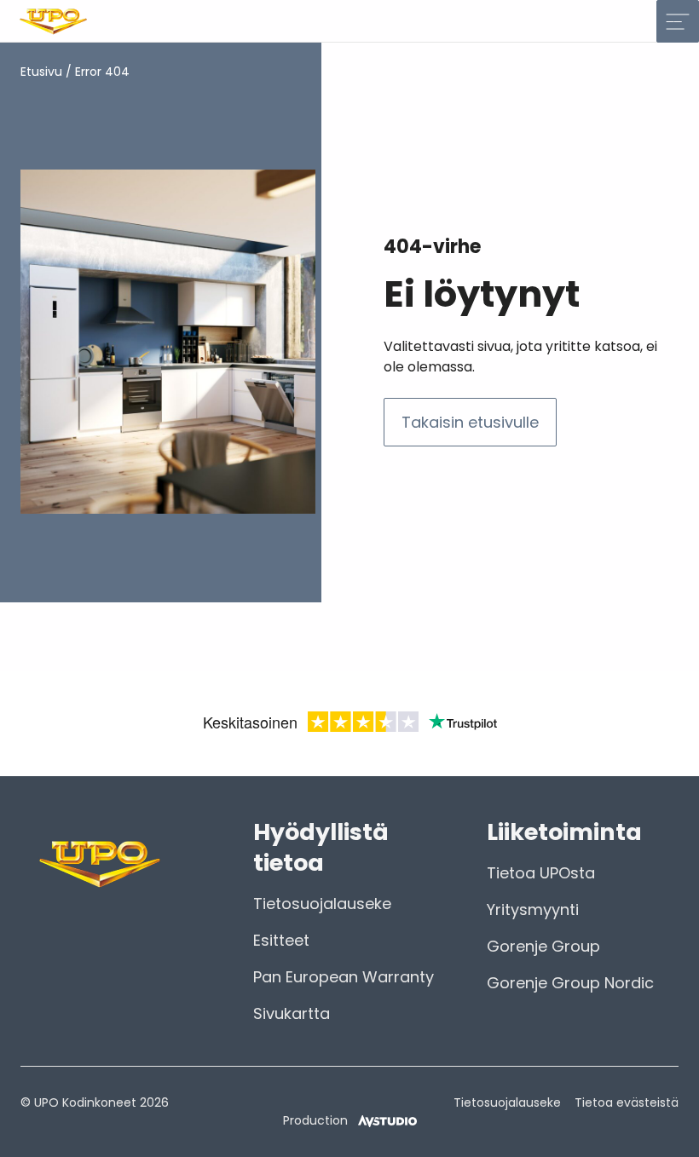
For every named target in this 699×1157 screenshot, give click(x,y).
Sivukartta (291, 1013)
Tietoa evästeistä (627, 1102)
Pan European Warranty (343, 976)
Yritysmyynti (533, 909)
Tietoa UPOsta (541, 873)
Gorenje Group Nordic (570, 982)
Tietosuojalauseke (322, 903)
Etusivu (41, 71)
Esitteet (281, 940)
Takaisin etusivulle (470, 422)
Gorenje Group (543, 946)
